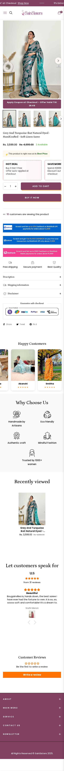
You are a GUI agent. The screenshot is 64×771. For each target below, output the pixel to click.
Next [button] (58, 60)
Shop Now (12, 3)
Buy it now (32, 197)
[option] (32, 59)
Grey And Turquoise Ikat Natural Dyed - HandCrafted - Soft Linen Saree (32, 529)
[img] (32, 578)
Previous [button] (5, 60)
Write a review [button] (32, 674)
